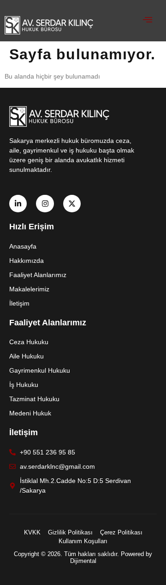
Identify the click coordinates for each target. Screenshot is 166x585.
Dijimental (83, 560)
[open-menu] (143, 21)
